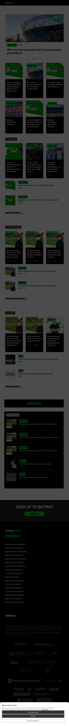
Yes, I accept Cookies (33, 712)
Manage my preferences (33, 720)
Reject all (33, 716)
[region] (34, 714)
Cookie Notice (45, 709)
